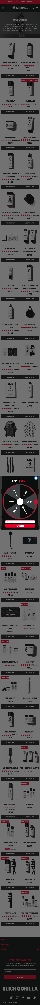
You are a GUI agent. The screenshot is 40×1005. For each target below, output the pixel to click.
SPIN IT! (20, 525)
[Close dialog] (35, 477)
